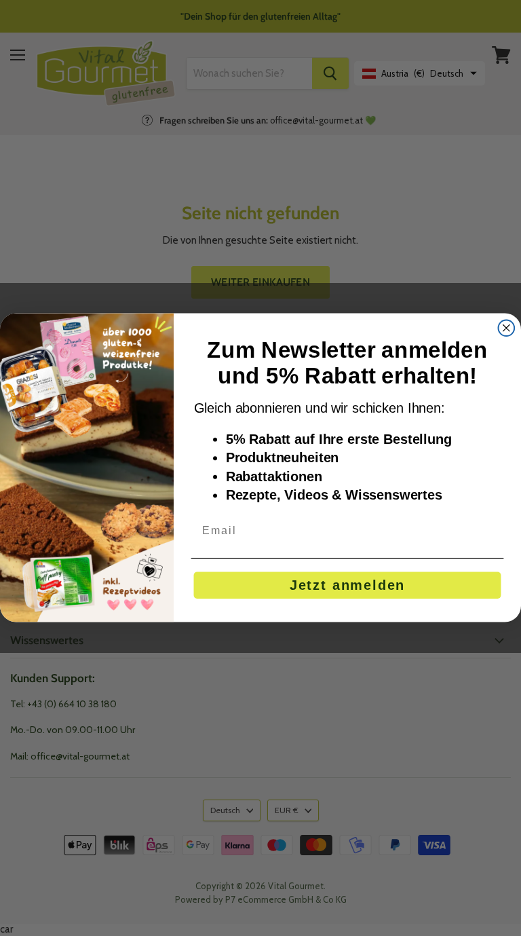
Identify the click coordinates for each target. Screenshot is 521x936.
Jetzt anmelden (347, 585)
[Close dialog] (507, 328)
